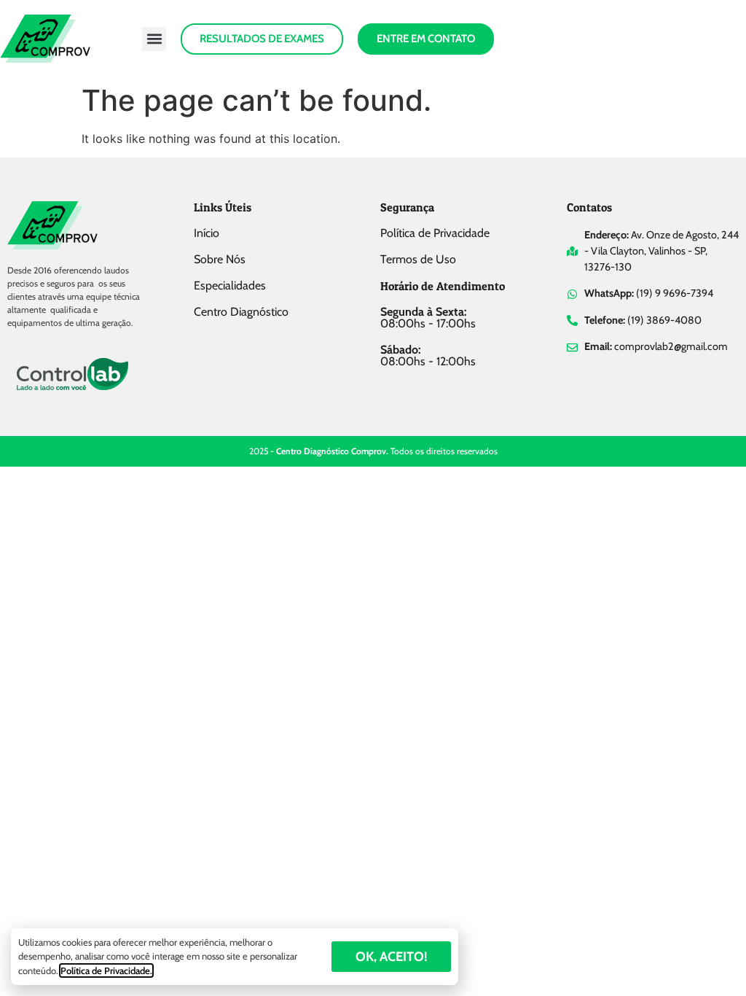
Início (206, 233)
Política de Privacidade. (106, 970)
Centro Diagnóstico (241, 312)
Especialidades (230, 285)
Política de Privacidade (435, 233)
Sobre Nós (220, 259)
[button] (154, 39)
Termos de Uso (418, 259)
